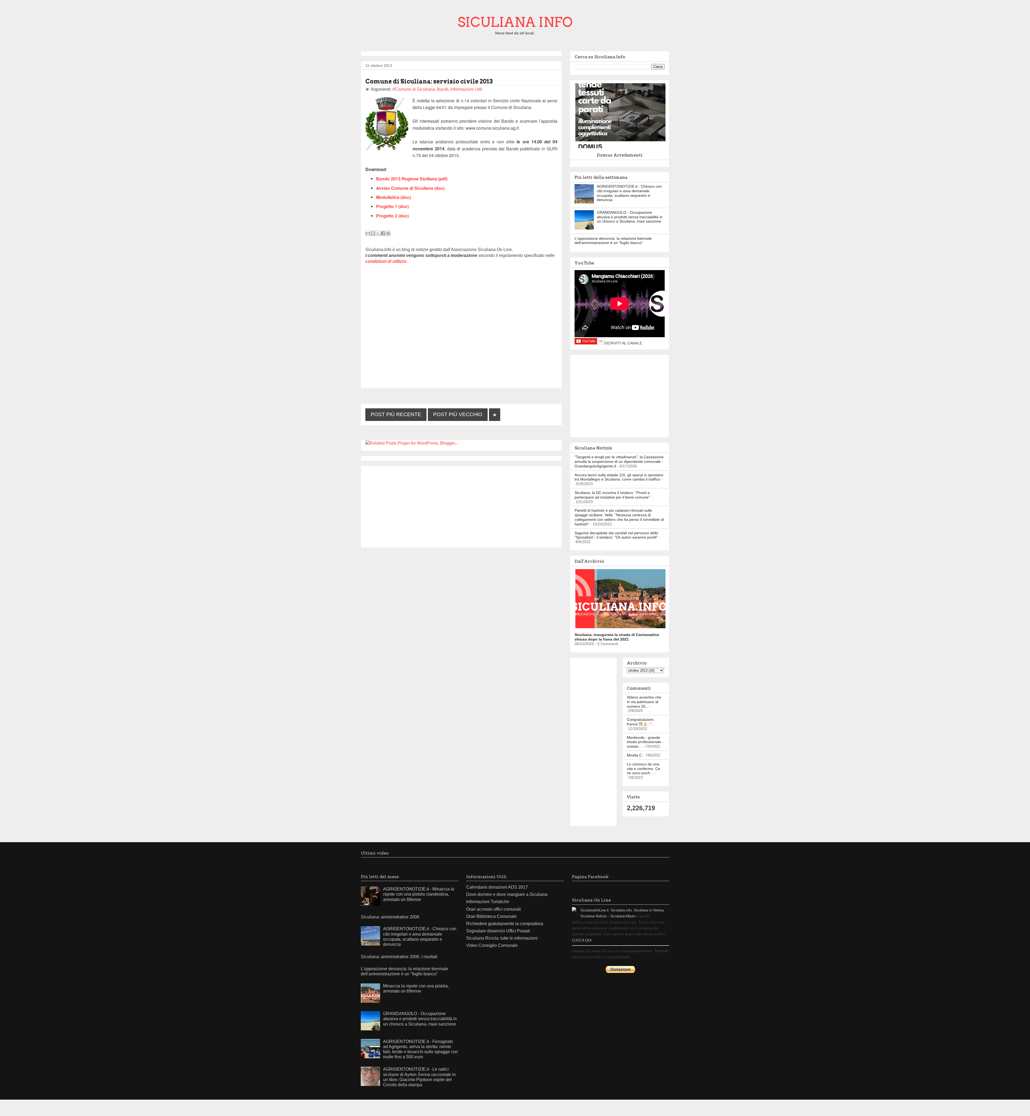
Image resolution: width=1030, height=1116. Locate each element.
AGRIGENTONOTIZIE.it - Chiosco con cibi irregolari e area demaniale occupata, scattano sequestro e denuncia (629, 193)
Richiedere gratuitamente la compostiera (504, 923)
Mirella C (634, 755)
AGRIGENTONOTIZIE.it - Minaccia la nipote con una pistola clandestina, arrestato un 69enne (418, 894)
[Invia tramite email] (367, 233)
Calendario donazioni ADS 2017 (497, 887)
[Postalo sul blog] (373, 233)
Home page (494, 414)
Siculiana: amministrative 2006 (390, 917)
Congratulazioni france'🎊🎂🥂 (640, 721)
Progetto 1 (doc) (392, 206)
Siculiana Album (622, 916)
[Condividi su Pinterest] (388, 233)
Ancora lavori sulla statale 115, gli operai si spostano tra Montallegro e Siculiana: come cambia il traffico (619, 477)
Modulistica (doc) (393, 197)
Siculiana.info (621, 910)
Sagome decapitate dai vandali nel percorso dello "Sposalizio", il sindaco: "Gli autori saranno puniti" (616, 535)
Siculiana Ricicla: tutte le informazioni (502, 938)
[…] (622, 148)
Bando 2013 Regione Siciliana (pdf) (411, 179)
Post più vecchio (457, 414)
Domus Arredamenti (619, 155)
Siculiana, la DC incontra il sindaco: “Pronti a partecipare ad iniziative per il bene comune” (612, 494)
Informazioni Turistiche (487, 901)
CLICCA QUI (581, 940)
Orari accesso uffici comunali (493, 909)
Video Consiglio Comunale (492, 945)
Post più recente (396, 414)
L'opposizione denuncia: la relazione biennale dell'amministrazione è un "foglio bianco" (613, 240)
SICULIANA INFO (515, 22)
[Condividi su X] (378, 233)
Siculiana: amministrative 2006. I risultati (399, 956)
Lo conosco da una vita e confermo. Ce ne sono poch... (643, 768)
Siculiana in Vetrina (649, 910)
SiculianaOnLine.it (594, 910)
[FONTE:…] (622, 628)
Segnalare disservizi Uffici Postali (498, 931)
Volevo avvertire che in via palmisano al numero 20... (644, 701)
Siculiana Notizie (593, 916)
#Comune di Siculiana (413, 89)
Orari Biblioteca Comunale (491, 916)
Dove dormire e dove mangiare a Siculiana (506, 894)
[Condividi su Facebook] (383, 233)
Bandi (442, 89)
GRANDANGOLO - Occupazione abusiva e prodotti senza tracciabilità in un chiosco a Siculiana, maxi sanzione (630, 217)
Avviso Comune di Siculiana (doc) (410, 188)
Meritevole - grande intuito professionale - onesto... (645, 742)
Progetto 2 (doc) (392, 216)
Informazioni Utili (466, 89)
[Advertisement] (461, 505)
